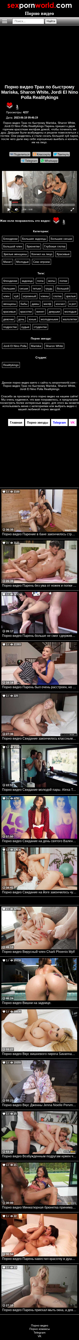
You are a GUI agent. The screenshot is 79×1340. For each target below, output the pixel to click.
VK (39, 1336)
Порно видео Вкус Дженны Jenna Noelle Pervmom (39, 1105)
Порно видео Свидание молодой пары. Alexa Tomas (39, 789)
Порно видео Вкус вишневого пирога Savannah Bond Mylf (39, 1054)
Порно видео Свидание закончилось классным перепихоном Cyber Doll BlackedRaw (39, 738)
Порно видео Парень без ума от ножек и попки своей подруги (39, 585)
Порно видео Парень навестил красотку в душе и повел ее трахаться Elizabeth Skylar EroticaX (39, 1258)
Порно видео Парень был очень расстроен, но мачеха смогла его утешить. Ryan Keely (39, 687)
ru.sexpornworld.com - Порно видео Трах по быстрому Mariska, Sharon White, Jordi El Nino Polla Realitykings (40, 386)
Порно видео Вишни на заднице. (26, 1003)
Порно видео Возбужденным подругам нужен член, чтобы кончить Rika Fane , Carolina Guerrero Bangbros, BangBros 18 (39, 1156)
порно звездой (50, 409)
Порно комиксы (39, 1328)
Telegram (40, 1332)
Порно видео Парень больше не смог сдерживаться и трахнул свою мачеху (39, 635)
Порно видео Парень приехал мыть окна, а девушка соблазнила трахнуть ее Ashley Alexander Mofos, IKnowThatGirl (39, 1310)
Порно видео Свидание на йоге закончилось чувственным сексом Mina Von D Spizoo (39, 892)
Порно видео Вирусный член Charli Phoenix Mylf (38, 951)
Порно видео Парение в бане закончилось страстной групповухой (39, 534)
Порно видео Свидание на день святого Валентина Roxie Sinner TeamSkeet (39, 841)
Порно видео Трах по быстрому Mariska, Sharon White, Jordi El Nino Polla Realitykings (39, 92)
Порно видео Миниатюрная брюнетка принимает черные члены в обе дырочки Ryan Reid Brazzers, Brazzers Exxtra (39, 1207)
